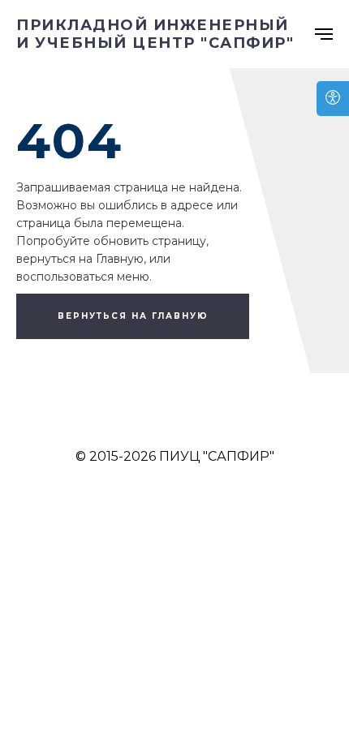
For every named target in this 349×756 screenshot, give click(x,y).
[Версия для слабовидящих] (333, 98)
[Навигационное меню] (324, 34)
